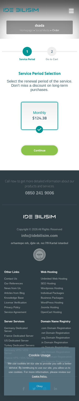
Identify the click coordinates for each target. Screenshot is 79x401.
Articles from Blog (14, 292)
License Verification (15, 302)
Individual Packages (52, 292)
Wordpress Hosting (52, 288)
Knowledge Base (14, 297)
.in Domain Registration (54, 342)
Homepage (26, 30)
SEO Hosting (48, 283)
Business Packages (52, 297)
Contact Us (10, 278)
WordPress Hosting (52, 302)
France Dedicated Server (18, 335)
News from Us (12, 288)
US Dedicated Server (16, 340)
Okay (40, 386)
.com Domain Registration (56, 328)
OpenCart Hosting (51, 312)
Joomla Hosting (50, 307)
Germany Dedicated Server (16, 329)
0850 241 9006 (39, 192)
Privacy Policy (12, 307)
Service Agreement (15, 312)
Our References (13, 283)
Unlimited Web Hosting (54, 278)
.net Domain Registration (55, 332)
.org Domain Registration (55, 337)
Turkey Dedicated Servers (19, 345)
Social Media (42, 30)
